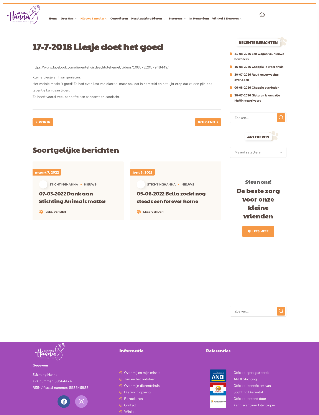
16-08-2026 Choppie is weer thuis (258, 67)
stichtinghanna (63, 184)
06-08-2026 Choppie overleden (256, 88)
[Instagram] (81, 401)
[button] (262, 14)
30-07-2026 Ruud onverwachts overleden (256, 77)
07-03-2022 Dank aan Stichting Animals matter (72, 197)
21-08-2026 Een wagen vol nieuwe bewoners (259, 56)
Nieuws (90, 184)
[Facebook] (64, 401)
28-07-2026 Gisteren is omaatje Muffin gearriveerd (257, 98)
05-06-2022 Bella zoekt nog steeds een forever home (171, 197)
